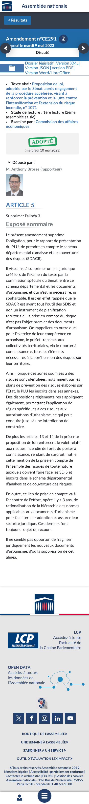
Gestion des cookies (69, 776)
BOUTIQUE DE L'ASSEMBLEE (43, 734)
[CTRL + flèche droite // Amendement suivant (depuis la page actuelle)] (83, 48)
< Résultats (17, 20)
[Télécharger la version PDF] (63, 39)
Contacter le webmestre (23, 776)
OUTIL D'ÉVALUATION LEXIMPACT (43, 758)
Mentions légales (16, 771)
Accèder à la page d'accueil (7, 6)
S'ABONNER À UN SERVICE (43, 750)
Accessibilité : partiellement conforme (57, 771)
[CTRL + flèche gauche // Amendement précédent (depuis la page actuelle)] (5, 48)
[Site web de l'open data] (44, 675)
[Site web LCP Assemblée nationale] (44, 640)
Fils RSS (47, 776)
